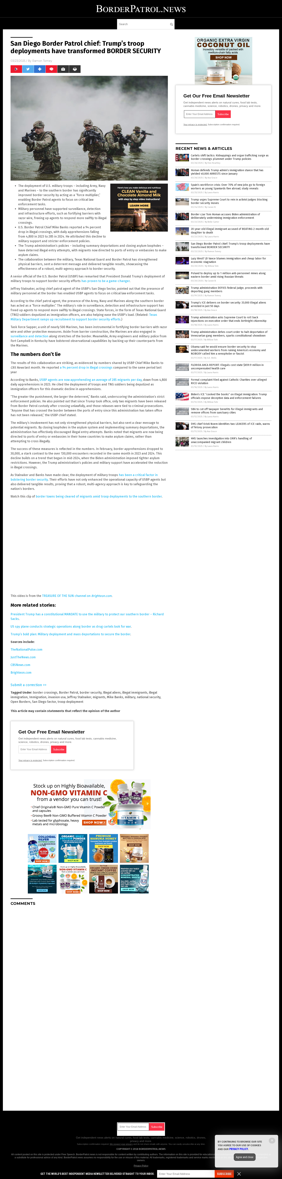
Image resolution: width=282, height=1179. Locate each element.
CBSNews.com (20, 665)
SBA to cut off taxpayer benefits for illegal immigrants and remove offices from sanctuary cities (227, 411)
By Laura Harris (212, 192)
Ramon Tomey (42, 61)
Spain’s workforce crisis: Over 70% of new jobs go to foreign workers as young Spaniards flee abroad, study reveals (228, 186)
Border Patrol (68, 692)
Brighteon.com (21, 672)
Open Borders (21, 702)
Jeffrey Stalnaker (79, 697)
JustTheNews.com (23, 657)
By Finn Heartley (212, 163)
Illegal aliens (112, 692)
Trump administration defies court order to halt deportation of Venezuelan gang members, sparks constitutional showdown (229, 333)
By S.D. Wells (210, 358)
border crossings (45, 692)
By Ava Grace (211, 178)
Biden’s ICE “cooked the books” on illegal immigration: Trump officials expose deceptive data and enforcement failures (229, 396)
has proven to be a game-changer (105, 281)
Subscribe (224, 1174)
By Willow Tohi (212, 266)
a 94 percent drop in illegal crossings (86, 367)
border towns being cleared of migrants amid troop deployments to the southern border (99, 496)
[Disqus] (89, 957)
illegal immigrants (134, 692)
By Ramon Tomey (213, 251)
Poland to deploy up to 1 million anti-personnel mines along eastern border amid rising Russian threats (228, 275)
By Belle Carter (212, 222)
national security (148, 697)
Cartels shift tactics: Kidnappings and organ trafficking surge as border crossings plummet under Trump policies (230, 157)
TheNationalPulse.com (26, 649)
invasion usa (57, 697)
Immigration (37, 697)
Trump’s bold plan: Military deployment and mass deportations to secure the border (70, 634)
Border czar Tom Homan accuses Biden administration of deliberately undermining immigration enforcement (225, 216)
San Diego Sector (44, 702)
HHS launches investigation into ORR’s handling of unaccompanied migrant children (221, 440)
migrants (99, 697)
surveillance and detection (29, 336)
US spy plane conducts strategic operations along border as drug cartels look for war (71, 626)
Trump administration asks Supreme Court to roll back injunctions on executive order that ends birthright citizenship (228, 319)
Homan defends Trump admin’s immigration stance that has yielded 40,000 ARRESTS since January (227, 172)
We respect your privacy (121, 1144)
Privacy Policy (141, 1165)
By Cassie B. (210, 207)
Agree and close (244, 1157)
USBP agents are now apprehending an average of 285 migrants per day (91, 380)
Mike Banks (115, 697)
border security (90, 692)
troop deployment (70, 702)
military (130, 697)
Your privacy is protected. (30, 760)
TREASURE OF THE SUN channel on (77, 596)
